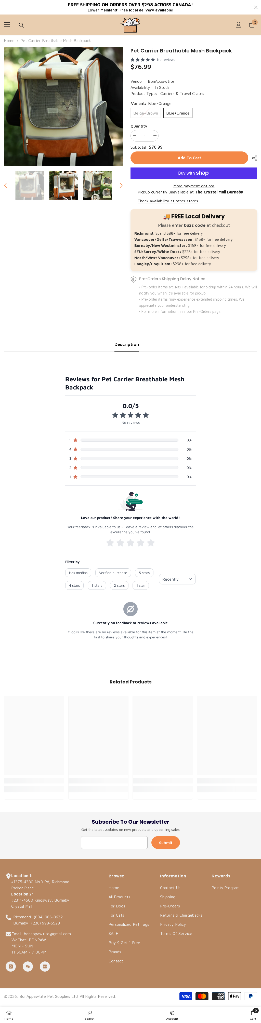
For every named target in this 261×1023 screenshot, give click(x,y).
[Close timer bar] (256, 7)
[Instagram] (11, 966)
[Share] (252, 158)
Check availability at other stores (168, 201)
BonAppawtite (161, 81)
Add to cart (189, 158)
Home (9, 40)
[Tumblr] (28, 966)
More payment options (194, 186)
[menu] (7, 25)
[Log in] (238, 24)
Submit (166, 842)
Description (126, 344)
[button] (5, 185)
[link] (34, 780)
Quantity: (139, 126)
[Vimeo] (45, 966)
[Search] (21, 25)
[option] (63, 106)
